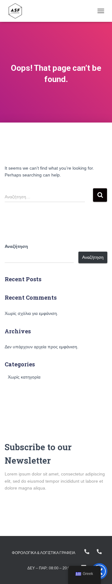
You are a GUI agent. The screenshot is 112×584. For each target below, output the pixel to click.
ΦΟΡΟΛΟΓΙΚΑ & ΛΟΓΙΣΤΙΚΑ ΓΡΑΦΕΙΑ (43, 553)
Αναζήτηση (16, 246)
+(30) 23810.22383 (86, 551)
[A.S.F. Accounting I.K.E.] (17, 11)
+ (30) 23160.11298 (99, 551)
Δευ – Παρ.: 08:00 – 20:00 (49, 568)
